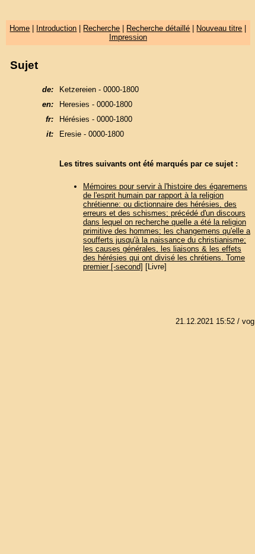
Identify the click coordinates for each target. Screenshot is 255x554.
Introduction (56, 28)
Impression (128, 37)
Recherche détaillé (158, 28)
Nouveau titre (219, 28)
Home (19, 28)
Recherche (101, 28)
